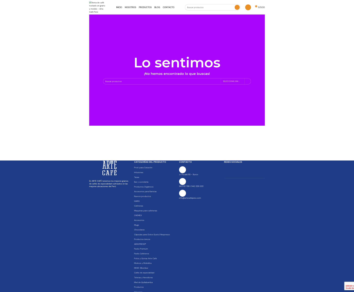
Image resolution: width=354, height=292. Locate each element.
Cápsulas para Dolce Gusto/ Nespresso (152, 234)
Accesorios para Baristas (145, 191)
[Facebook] (227, 168)
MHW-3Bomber (141, 268)
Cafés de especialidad (144, 272)
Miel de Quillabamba (143, 282)
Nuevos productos (142, 196)
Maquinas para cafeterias (145, 210)
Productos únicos (142, 239)
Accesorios (139, 220)
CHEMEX (138, 215)
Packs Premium (141, 249)
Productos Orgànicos (143, 187)
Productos (139, 287)
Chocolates (139, 229)
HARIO (137, 201)
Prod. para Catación (143, 167)
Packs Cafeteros (141, 253)
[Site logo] (97, 7)
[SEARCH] (237, 7)
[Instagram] (241, 168)
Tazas (136, 177)
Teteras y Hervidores (143, 277)
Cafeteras (138, 206)
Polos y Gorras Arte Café (145, 258)
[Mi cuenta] (248, 7)
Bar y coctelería (141, 182)
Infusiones (138, 172)
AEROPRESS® (140, 244)
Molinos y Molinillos (143, 263)
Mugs (136, 225)
